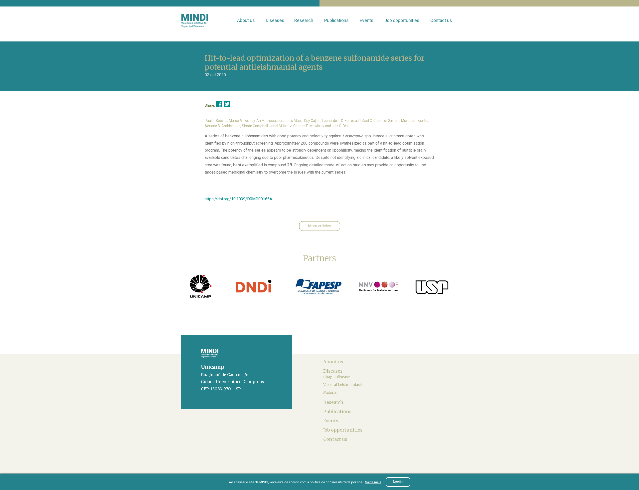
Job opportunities (402, 20)
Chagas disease (336, 377)
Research (304, 20)
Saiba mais (373, 482)
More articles (319, 226)
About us (246, 20)
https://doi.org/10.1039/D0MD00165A (238, 199)
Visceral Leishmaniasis (343, 384)
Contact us (441, 20)
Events (367, 20)
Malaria (330, 392)
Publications (337, 20)
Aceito (398, 482)
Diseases (275, 20)
